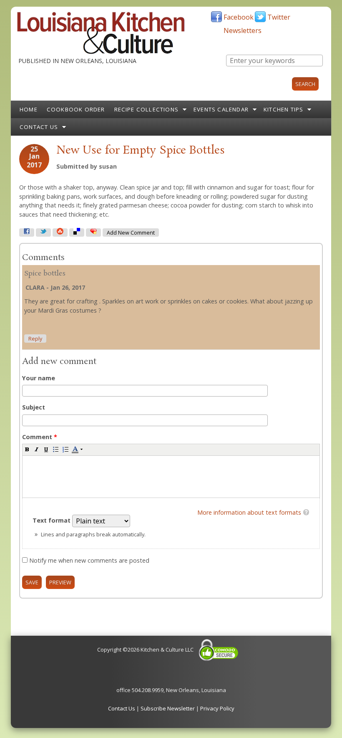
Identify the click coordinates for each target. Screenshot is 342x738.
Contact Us (39, 127)
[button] (27, 449)
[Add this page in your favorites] (93, 232)
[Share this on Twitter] (43, 232)
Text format (52, 520)
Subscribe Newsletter (168, 708)
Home (29, 109)
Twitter (278, 17)
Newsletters (243, 30)
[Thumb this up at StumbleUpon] (60, 232)
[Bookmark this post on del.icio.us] (76, 232)
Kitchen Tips (283, 109)
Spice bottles (44, 273)
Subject (33, 407)
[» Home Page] (101, 52)
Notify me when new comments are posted (89, 560)
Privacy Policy (217, 708)
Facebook (239, 17)
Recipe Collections (146, 109)
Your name (38, 378)
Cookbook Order (76, 109)
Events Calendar (221, 109)
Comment (39, 437)
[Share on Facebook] (26, 232)
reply (35, 338)
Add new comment (131, 232)
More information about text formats (249, 512)
